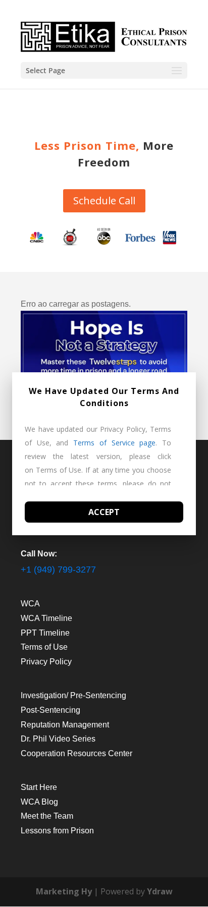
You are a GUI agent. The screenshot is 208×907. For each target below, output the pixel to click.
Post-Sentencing (50, 710)
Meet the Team (47, 816)
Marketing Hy (64, 891)
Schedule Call (104, 200)
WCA (30, 603)
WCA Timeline (46, 618)
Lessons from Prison (57, 830)
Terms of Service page (114, 442)
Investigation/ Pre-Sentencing (73, 695)
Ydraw (160, 891)
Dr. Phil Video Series (58, 738)
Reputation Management (65, 724)
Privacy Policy (46, 661)
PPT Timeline (45, 633)
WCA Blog (39, 802)
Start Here (39, 787)
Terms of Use (44, 647)
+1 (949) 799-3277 (58, 569)
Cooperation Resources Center (76, 753)
